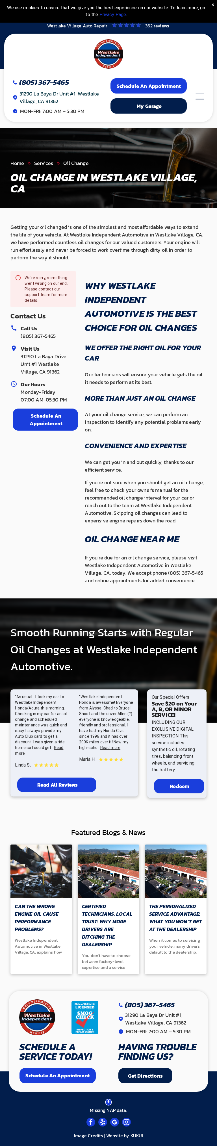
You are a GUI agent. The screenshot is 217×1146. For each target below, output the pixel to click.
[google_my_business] (114, 1123)
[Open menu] (200, 96)
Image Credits (88, 1135)
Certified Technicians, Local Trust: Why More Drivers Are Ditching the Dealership (107, 925)
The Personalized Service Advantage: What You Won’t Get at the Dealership (175, 917)
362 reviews (157, 25)
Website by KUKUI (124, 1135)
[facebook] (90, 1123)
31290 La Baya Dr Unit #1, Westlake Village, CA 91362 (155, 1018)
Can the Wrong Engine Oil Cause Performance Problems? (36, 917)
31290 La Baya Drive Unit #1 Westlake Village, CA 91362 (43, 364)
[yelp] (102, 1123)
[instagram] (126, 1123)
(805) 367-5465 (38, 336)
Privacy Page (112, 14)
